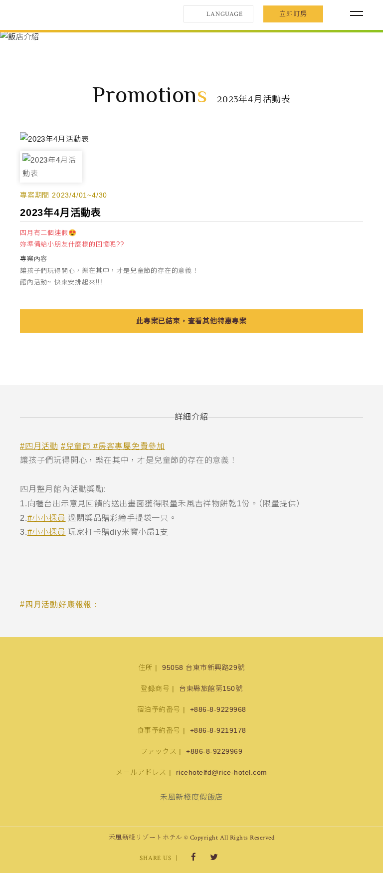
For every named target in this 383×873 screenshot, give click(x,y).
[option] (191, 36)
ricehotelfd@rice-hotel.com (221, 772)
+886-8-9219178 (218, 730)
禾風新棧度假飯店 (72, 14)
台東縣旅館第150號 (210, 688)
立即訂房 (293, 13)
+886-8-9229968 (218, 709)
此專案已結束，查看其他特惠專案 (191, 321)
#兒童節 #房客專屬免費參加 (113, 446)
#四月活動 (39, 446)
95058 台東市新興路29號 (203, 667)
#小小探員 (46, 518)
